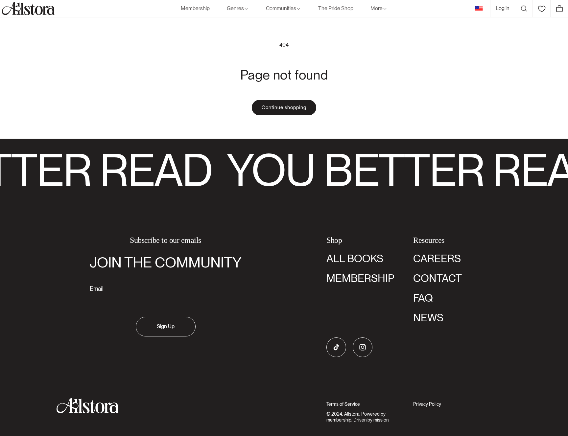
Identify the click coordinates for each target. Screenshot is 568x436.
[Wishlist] (541, 8)
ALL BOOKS (354, 258)
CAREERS (437, 258)
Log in (502, 8)
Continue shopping (284, 107)
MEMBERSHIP (360, 278)
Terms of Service (343, 404)
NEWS (428, 317)
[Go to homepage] (162, 405)
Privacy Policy (427, 404)
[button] (238, 8)
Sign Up (166, 326)
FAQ (423, 297)
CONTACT (437, 278)
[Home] (27, 8)
